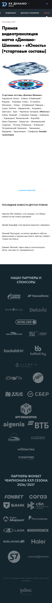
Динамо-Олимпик (30, 13)
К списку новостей (26, 190)
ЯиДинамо (11, 13)
